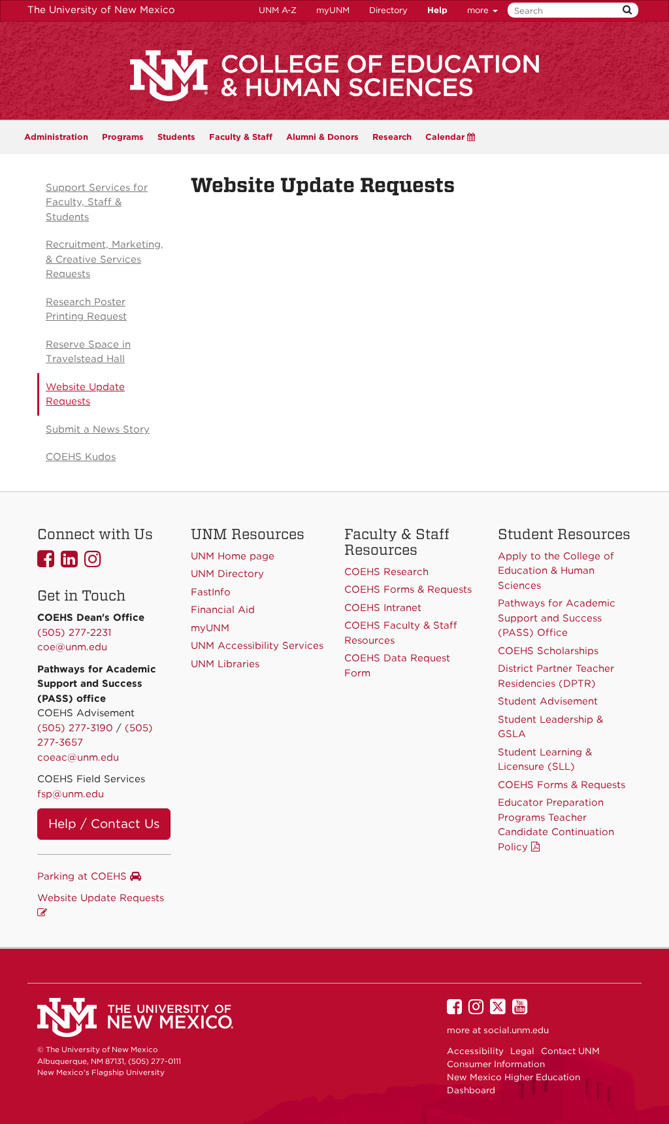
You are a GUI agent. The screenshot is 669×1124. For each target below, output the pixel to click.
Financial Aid (223, 610)
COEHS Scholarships (548, 651)
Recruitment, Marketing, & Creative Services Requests (104, 259)
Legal (522, 1051)
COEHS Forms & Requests (561, 785)
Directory (388, 10)
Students (176, 137)
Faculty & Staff (240, 137)
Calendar (446, 137)
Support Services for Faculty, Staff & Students (97, 202)
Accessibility (475, 1051)
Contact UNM (570, 1051)
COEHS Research (386, 572)
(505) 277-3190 (75, 728)
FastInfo (211, 592)
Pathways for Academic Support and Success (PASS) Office (556, 617)
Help (437, 10)
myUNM (333, 10)
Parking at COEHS (83, 876)
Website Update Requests (85, 394)
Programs (123, 137)
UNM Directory (227, 574)
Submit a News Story (98, 429)
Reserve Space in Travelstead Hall (88, 352)
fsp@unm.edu (70, 794)
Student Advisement (548, 701)
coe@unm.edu (72, 647)
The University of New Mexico (101, 10)
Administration (56, 137)
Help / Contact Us (103, 823)
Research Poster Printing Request (86, 309)
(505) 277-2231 (74, 632)
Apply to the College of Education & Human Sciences (556, 570)
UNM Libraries (225, 664)
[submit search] (627, 10)
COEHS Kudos (81, 457)
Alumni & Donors (322, 137)
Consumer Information (496, 1064)
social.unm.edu (516, 1030)
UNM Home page (232, 556)
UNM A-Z (278, 10)
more (479, 10)
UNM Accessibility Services (257, 646)
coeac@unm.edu (78, 757)
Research (392, 137)
